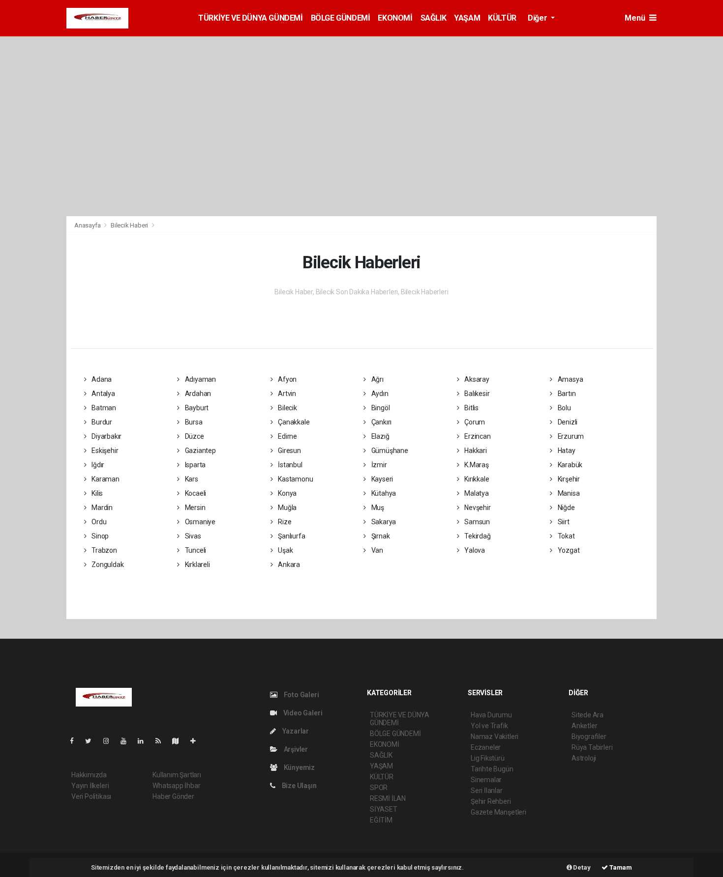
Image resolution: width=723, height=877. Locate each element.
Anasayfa (88, 225)
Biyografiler (589, 736)
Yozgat (567, 550)
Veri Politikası (91, 796)
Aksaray (476, 379)
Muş (377, 507)
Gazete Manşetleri (498, 812)
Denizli (566, 422)
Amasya (569, 379)
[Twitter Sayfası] (92, 741)
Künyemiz (298, 767)
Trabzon (103, 550)
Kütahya (383, 493)
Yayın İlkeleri (90, 786)
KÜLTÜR (502, 18)
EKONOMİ (395, 18)
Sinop (99, 536)
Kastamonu (294, 479)
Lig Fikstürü (488, 758)
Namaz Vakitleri (494, 736)
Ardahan (197, 393)
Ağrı (377, 379)
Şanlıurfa (290, 536)
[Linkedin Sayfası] (144, 741)
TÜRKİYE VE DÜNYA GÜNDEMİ (250, 18)
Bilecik (286, 408)
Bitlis (471, 408)
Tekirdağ (476, 536)
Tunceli (194, 550)
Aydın (379, 393)
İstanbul (289, 465)
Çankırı (381, 422)
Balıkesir (476, 393)
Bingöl (380, 408)
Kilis (96, 493)
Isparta (194, 465)
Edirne (286, 436)
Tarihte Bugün (492, 769)
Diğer (538, 18)
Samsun (476, 522)
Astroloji (584, 758)
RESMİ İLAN (388, 798)
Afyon (286, 379)
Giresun (288, 450)
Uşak (284, 550)
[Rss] (162, 741)
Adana (101, 379)
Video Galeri (302, 713)
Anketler (584, 726)
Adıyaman (199, 379)
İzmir (378, 465)
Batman (103, 408)
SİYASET (383, 809)
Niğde (565, 507)
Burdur (101, 422)
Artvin (286, 393)
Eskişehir (104, 450)
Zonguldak (106, 564)
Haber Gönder (173, 796)
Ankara (288, 564)
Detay (581, 867)
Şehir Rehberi (491, 801)
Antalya (102, 393)
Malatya (475, 493)
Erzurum (570, 436)
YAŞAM (467, 18)
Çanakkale (292, 422)
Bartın (565, 393)
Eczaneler (486, 747)
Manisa (567, 493)
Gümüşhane (389, 450)
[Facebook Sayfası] (76, 741)
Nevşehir (476, 507)
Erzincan (476, 436)
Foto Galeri (300, 695)
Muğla (286, 507)
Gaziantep (199, 450)
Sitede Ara (587, 715)
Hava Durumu (491, 715)
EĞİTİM (381, 820)
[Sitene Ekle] (197, 741)
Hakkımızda (89, 775)
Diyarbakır (105, 436)
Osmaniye (199, 522)
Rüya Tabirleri (592, 747)
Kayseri (381, 479)
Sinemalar (486, 780)
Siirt (563, 522)
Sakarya (383, 522)
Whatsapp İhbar (176, 786)
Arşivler (295, 749)
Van (376, 550)
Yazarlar (295, 731)
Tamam (620, 867)
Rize (283, 522)
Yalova (474, 550)
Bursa (193, 422)
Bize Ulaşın (298, 786)
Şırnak (380, 536)
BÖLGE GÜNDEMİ (340, 18)
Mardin (101, 507)
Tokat (565, 536)
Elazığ (379, 436)
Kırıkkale (476, 479)
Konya (286, 493)
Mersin (194, 507)
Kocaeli (194, 493)
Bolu (563, 408)
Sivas (192, 536)
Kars (190, 479)
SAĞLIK (434, 18)
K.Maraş (475, 465)
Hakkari (474, 450)
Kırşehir (568, 479)
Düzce (193, 436)
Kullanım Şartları (176, 775)
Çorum (474, 422)
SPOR (379, 788)
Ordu (98, 522)
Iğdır (97, 465)
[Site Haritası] (179, 741)
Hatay (565, 450)
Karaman (104, 479)
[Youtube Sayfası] (127, 741)
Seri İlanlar (487, 790)
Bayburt (196, 408)
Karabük (569, 465)
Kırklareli (196, 564)
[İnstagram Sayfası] (110, 741)
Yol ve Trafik (489, 726)
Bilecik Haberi (129, 225)
